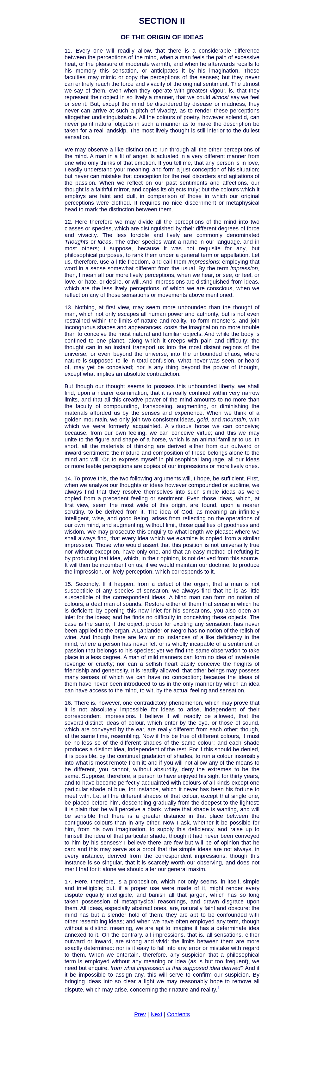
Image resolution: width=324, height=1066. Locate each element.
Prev (140, 1014)
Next (156, 1014)
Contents (178, 1014)
